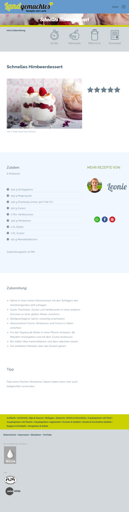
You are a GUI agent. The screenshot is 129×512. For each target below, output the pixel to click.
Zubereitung (18, 30)
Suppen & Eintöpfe (16, 426)
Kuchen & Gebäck (71, 422)
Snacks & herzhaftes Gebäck (96, 422)
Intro (9, 30)
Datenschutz (9, 434)
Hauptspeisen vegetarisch (47, 422)
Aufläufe (11, 418)
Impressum (23, 434)
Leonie (117, 186)
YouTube (47, 434)
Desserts (60, 418)
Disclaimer (36, 434)
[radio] (90, 90)
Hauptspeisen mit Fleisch (20, 422)
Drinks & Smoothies (76, 418)
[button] (97, 219)
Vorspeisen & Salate (38, 426)
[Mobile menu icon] (124, 7)
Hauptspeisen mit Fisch (100, 418)
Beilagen (49, 418)
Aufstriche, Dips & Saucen (30, 418)
